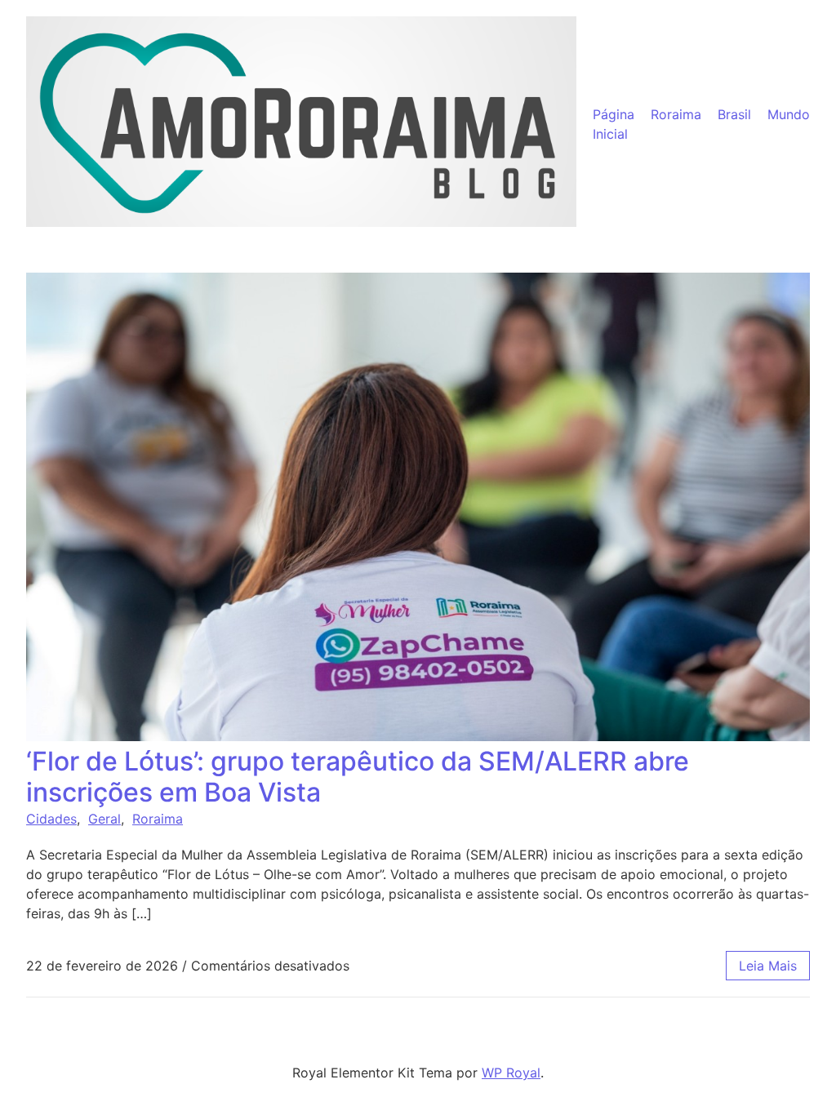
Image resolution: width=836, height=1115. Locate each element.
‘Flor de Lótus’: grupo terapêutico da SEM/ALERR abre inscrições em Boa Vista (357, 776)
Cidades (51, 819)
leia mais (768, 965)
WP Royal (511, 1072)
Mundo (788, 114)
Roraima (676, 114)
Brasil (734, 114)
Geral (104, 819)
